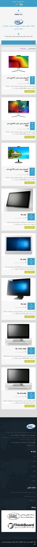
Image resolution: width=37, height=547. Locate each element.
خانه (34, 456)
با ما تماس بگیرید (18, 13)
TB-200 (23, 215)
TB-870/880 (21, 393)
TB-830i (23, 259)
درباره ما (34, 481)
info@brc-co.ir (30, 445)
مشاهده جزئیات (29, 91)
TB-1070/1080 (20, 349)
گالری (34, 471)
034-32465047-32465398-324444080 (22, 435)
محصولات (33, 466)
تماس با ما (33, 476)
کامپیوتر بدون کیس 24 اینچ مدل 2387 (18, 124)
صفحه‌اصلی (32, 48)
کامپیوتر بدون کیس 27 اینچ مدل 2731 (18, 79)
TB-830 (23, 304)
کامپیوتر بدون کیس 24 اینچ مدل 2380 (17, 170)
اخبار (34, 461)
